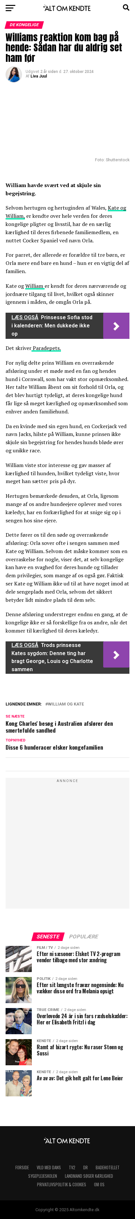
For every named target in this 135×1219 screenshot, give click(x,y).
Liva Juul (38, 76)
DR (85, 1167)
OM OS (99, 1184)
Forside (22, 1167)
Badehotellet (108, 1167)
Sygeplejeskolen (42, 1176)
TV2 (72, 1167)
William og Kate (66, 704)
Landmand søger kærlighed (89, 1176)
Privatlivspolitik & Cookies (61, 1184)
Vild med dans (49, 1167)
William (35, 285)
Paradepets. (46, 348)
